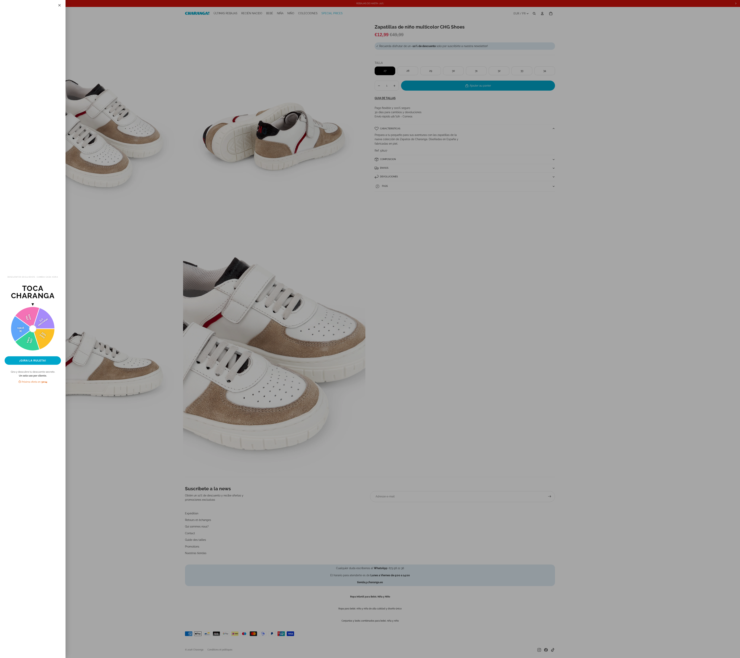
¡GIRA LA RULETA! (32, 360)
